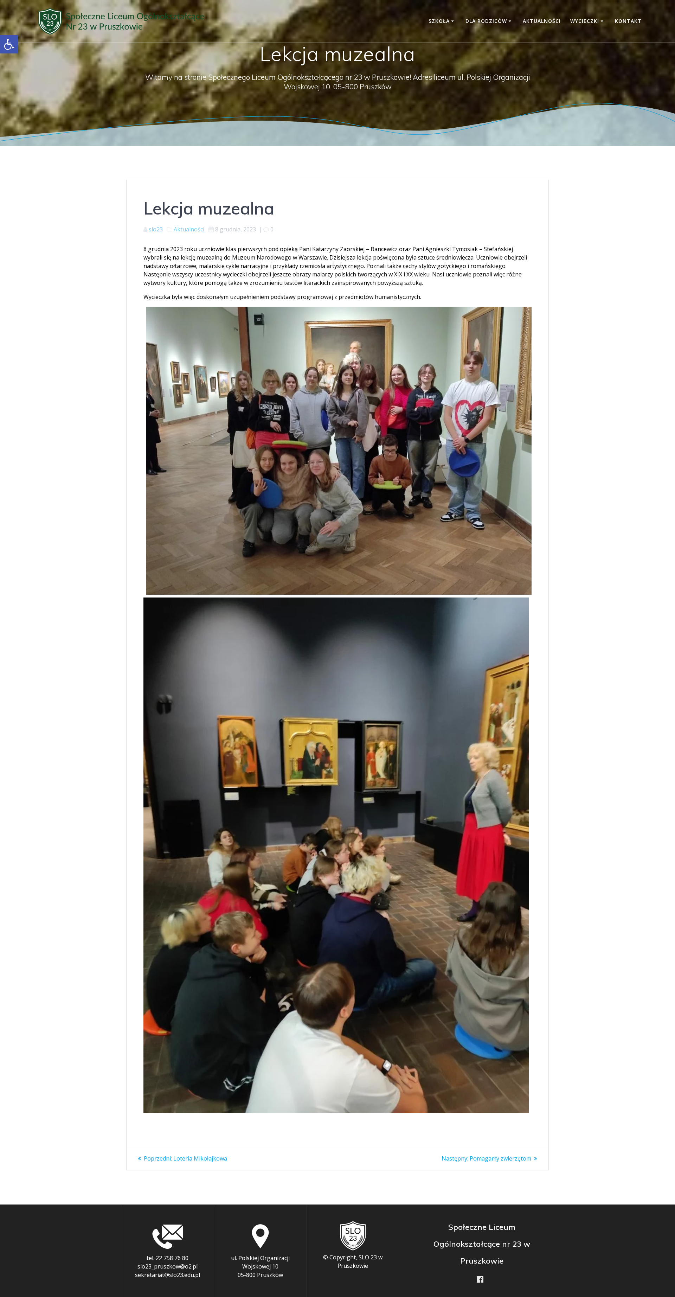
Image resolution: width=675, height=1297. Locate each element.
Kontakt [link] (628, 21)
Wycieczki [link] (584, 21)
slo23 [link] (156, 229)
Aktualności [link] (542, 21)
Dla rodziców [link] (486, 21)
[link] (9, 44)
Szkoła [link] (439, 21)
